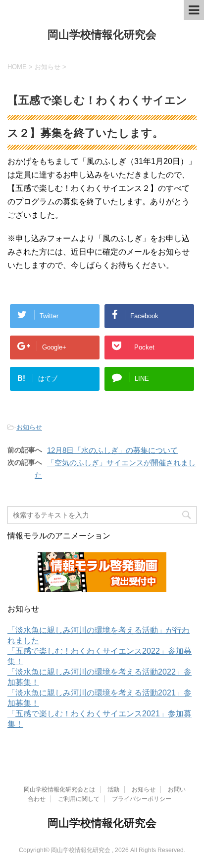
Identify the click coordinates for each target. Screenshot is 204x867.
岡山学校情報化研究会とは (59, 789)
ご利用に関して (79, 798)
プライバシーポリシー (141, 798)
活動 (113, 789)
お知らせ (29, 427)
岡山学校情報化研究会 (102, 34)
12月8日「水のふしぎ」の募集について (112, 450)
